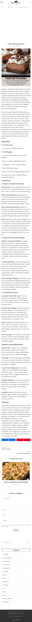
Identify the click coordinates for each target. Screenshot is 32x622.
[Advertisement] (16, 26)
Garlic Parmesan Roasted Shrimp (16, 482)
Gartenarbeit (5, 571)
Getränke (5, 575)
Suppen (4, 595)
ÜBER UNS (21, 612)
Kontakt (23, 613)
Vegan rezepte (6, 602)
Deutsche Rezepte (6, 561)
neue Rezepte (5, 585)
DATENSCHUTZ (12, 612)
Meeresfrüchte (6, 581)
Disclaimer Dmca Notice (13, 613)
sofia (18, 45)
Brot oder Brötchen (7, 558)
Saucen (4, 591)
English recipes (10, 7)
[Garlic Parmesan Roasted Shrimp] (16, 471)
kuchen (4, 578)
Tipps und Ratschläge (7, 598)
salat (4, 588)
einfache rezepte (6, 564)
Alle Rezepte (5, 554)
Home (3, 7)
